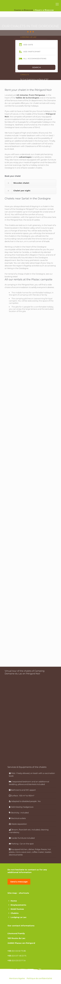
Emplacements (18, 905)
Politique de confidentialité (39, 978)
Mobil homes (17, 909)
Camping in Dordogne (23, 10)
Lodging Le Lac (18, 917)
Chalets (15, 913)
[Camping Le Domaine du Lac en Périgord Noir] (8, 8)
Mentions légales (17, 978)
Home (14, 901)
